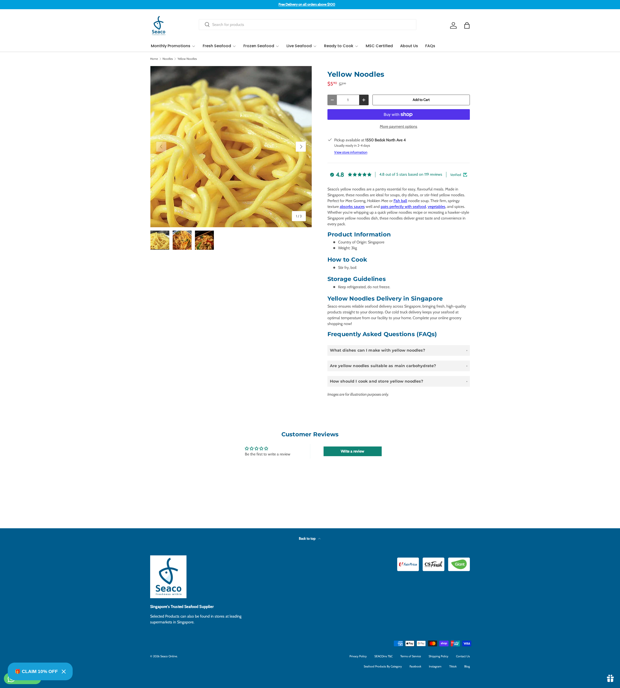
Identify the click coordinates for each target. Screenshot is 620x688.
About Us (409, 46)
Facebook (415, 666)
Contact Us (463, 656)
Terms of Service (410, 656)
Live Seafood (299, 46)
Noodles (168, 58)
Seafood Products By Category (383, 666)
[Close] (64, 671)
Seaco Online (168, 656)
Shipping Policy (438, 656)
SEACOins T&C (383, 656)
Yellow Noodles (187, 58)
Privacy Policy (358, 656)
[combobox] (307, 24)
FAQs (430, 46)
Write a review (352, 451)
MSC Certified (379, 46)
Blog (467, 666)
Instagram (435, 666)
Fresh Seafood (217, 46)
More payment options (398, 126)
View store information (350, 152)
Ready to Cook (338, 46)
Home (154, 58)
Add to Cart (421, 100)
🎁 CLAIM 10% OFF (36, 671)
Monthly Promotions (170, 46)
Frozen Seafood (258, 46)
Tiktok (453, 666)
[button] (467, 25)
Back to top (307, 538)
